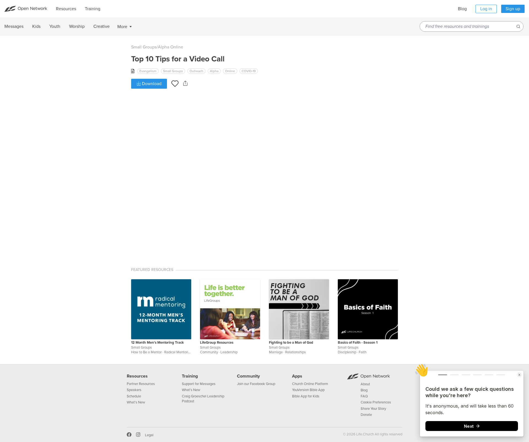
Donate (366, 415)
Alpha (214, 71)
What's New (136, 402)
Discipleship (347, 352)
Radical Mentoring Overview (185, 352)
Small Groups (143, 47)
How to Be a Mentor (146, 352)
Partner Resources (141, 384)
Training (190, 376)
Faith (362, 352)
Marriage (276, 352)
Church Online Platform (310, 384)
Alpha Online (170, 47)
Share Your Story (373, 408)
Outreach (196, 71)
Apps (297, 376)
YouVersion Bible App (308, 390)
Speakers (134, 390)
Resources (137, 376)
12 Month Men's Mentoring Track (157, 342)
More (122, 26)
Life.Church (364, 434)
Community (209, 352)
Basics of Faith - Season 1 (357, 342)
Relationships (295, 352)
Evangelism (147, 71)
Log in (486, 9)
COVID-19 (249, 71)
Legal (149, 435)
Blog (462, 9)
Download (151, 83)
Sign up (513, 9)
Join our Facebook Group (256, 384)
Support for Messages (198, 384)
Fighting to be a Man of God (291, 342)
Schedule (134, 396)
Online (230, 71)
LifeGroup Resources (216, 342)
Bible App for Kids (305, 396)
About (365, 384)
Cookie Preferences (376, 402)
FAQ (364, 396)
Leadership (228, 352)
